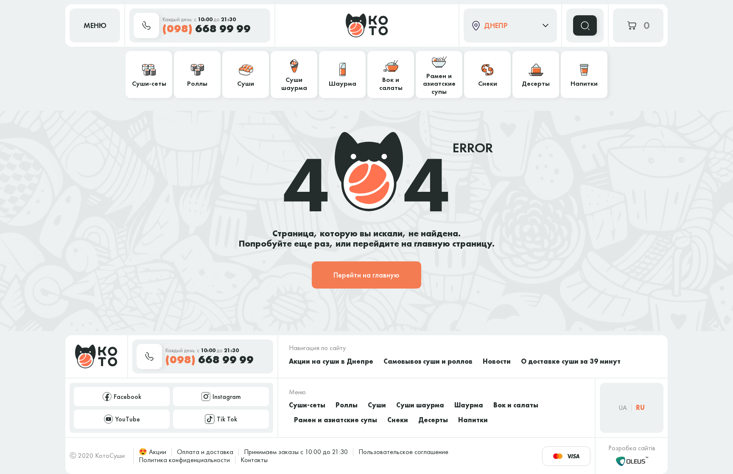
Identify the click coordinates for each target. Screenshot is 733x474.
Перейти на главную (366, 275)
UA (622, 407)
